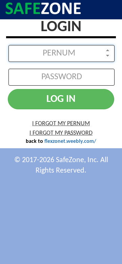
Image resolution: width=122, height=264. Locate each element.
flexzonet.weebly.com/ (70, 141)
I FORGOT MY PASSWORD (61, 133)
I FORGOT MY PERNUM (61, 123)
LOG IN (61, 99)
